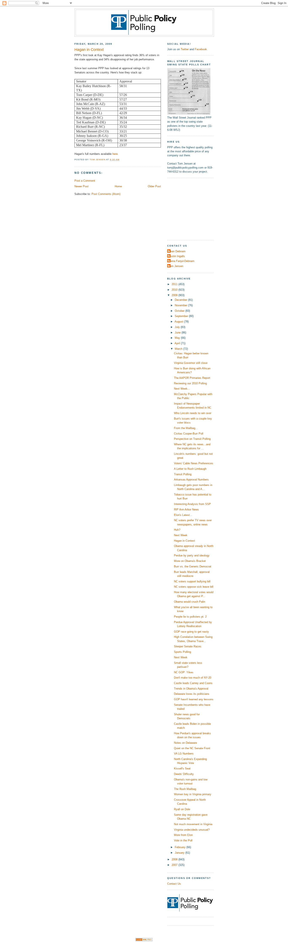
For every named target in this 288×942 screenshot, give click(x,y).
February (180, 847)
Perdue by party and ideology (192, 555)
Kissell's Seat (182, 768)
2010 (175, 289)
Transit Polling (182, 474)
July (178, 327)
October (180, 310)
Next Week (180, 535)
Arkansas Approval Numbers (191, 479)
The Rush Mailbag (185, 789)
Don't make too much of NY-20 (192, 677)
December (181, 299)
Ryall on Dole (182, 809)
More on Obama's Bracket (190, 561)
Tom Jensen (175, 266)
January (180, 852)
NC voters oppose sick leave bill (193, 586)
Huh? (177, 529)
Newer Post (81, 186)
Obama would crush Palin (189, 601)
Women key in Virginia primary (192, 794)
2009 (175, 295)
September (182, 316)
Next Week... (182, 388)
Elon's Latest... (183, 515)
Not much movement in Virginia (193, 824)
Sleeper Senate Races (187, 646)
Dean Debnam (177, 251)
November (181, 305)
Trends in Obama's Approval (191, 688)
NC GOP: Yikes (183, 672)
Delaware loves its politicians (191, 693)
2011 (175, 284)
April (178, 343)
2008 (175, 859)
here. (115, 153)
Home (118, 186)
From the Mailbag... (186, 428)
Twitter (185, 49)
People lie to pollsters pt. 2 (190, 616)
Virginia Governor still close (190, 362)
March (179, 348)
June (178, 332)
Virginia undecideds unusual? (192, 829)
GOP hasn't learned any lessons (193, 699)
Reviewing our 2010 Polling (190, 383)
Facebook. (201, 49)
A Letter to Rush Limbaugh (190, 468)
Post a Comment (84, 180)
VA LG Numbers (184, 753)
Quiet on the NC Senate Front (192, 748)
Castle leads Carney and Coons (193, 683)
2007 (175, 864)
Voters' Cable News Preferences (193, 463)
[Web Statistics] (144, 940)
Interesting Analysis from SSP (192, 504)
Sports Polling (182, 651)
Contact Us (174, 883)
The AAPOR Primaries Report (192, 377)
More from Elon (183, 835)
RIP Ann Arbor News (186, 509)
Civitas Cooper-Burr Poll (188, 433)
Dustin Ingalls (176, 256)
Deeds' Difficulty (184, 774)
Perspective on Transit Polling (192, 438)
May (178, 337)
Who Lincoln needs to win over (192, 413)
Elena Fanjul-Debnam (181, 261)
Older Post (154, 186)
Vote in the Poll (183, 840)
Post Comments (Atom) (106, 194)
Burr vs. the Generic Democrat (192, 566)
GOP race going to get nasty (191, 631)
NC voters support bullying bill (192, 581)
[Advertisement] (193, 208)
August (179, 321)
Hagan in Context (184, 540)
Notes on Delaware (185, 742)
